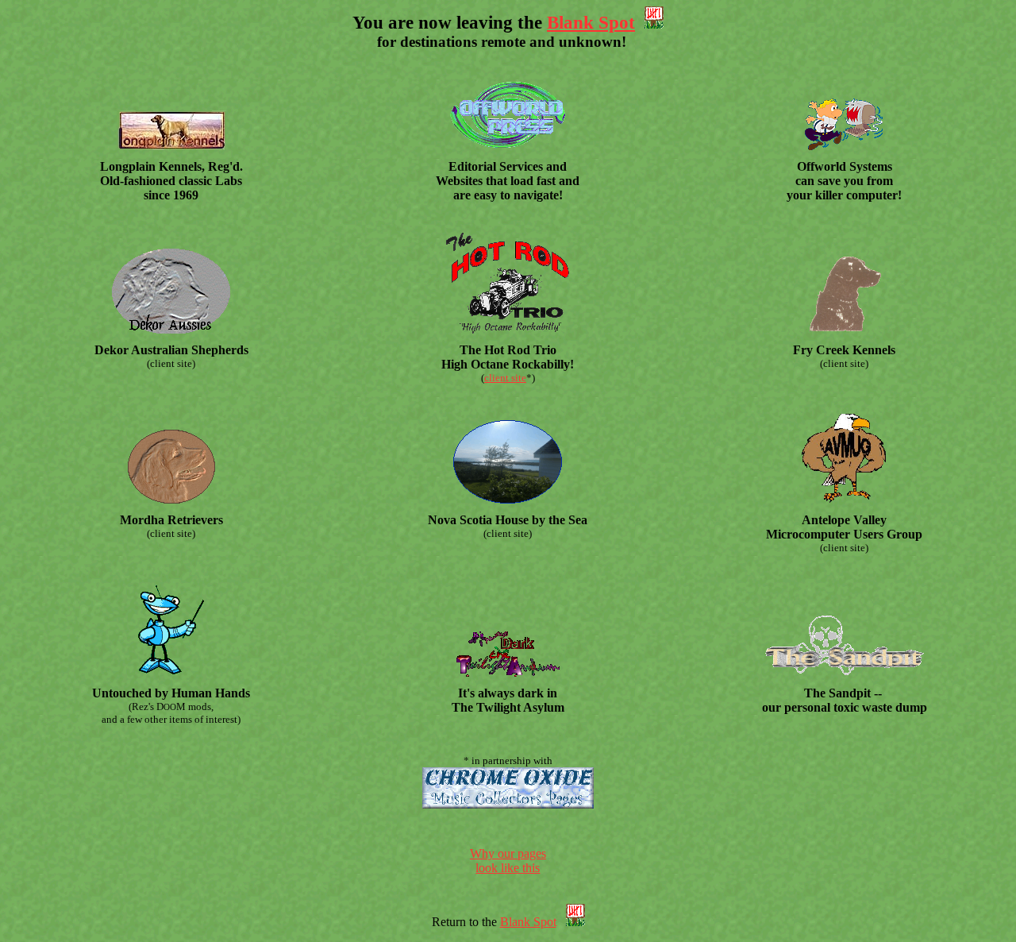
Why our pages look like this (508, 860)
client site (505, 378)
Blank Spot (591, 22)
